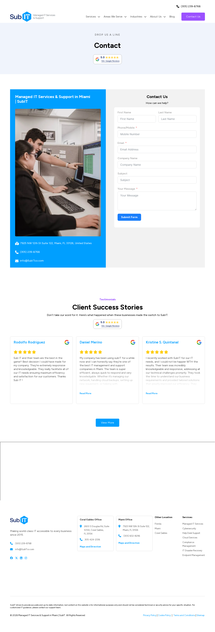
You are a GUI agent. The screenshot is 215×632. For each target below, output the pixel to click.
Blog (172, 16)
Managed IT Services (192, 524)
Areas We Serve (113, 16)
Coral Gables (161, 533)
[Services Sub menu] (99, 16)
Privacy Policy (149, 615)
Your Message (126, 188)
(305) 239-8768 (191, 6)
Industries (136, 16)
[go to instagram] (26, 557)
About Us (156, 16)
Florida (158, 524)
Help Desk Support (191, 533)
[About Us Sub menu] (164, 16)
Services (91, 16)
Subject (122, 173)
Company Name (127, 158)
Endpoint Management (193, 555)
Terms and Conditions (184, 615)
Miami (158, 528)
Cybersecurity (189, 528)
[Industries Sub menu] (145, 16)
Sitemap (201, 615)
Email (121, 143)
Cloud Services (189, 537)
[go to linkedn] (21, 557)
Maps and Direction (90, 546)
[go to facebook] (11, 557)
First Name (124, 112)
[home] (32, 17)
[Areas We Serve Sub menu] (125, 16)
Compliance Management (189, 544)
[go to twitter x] (16, 557)
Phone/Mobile (126, 127)
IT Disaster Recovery (192, 550)
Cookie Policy (164, 615)
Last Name (165, 112)
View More (107, 422)
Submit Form (129, 217)
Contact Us (193, 16)
